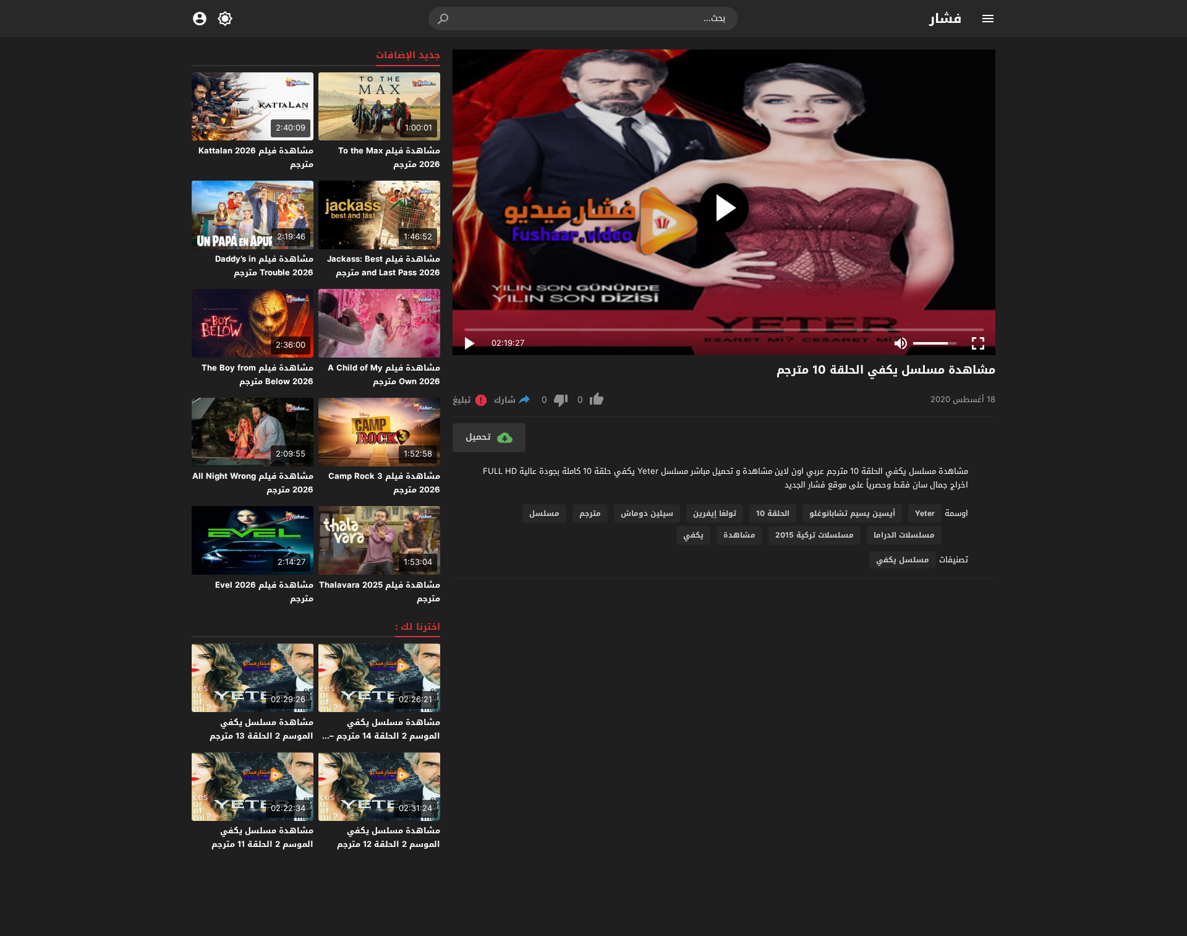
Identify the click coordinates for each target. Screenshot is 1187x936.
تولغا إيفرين (714, 513)
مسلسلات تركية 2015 (814, 535)
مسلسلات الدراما (904, 535)
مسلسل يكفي (902, 560)
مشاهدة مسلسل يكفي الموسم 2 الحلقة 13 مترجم (261, 729)
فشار (945, 18)
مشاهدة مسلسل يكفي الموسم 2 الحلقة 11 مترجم (262, 837)
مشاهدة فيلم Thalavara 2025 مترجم (379, 591)
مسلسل (544, 513)
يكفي (693, 535)
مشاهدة (739, 535)
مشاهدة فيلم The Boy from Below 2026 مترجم (257, 374)
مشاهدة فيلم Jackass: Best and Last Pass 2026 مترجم (383, 265)
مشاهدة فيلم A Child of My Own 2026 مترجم (384, 374)
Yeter (925, 513)
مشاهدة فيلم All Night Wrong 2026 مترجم (252, 482)
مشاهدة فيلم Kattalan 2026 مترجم (255, 157)
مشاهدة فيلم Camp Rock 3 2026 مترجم (384, 482)
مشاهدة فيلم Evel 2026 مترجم (264, 591)
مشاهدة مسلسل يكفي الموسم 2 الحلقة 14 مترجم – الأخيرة (385, 736)
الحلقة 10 (772, 513)
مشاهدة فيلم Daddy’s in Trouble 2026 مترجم (264, 265)
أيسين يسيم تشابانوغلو (852, 513)
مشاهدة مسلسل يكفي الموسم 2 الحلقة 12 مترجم (388, 837)
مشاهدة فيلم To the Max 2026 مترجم (389, 157)
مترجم (590, 513)
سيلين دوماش (647, 513)
